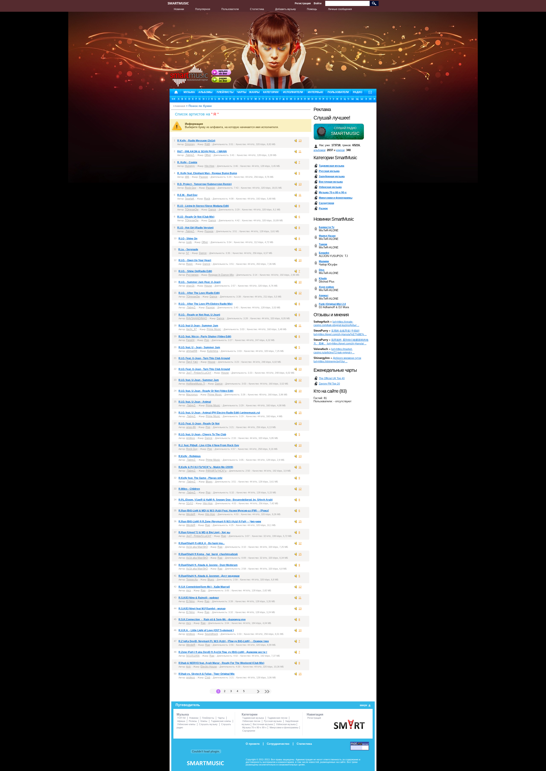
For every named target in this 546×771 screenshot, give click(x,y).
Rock (207, 198)
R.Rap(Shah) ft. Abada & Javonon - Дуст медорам (209, 575)
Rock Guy (190, 187)
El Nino (190, 601)
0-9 (173, 99)
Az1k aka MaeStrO (197, 546)
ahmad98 (191, 351)
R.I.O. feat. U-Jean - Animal (195, 401)
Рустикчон (192, 274)
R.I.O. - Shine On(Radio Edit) (195, 271)
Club (207, 677)
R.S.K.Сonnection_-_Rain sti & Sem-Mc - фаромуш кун (212, 619)
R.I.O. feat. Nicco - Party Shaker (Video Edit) (205, 336)
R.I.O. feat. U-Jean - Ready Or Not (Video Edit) (206, 390)
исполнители (293, 92)
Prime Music (214, 329)
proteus (190, 438)
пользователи (338, 92)
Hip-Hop (209, 166)
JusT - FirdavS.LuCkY (198, 372)
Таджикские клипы (221, 721)
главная (179, 106)
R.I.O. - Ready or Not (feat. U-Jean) (199, 314)
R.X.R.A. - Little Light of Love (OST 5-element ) (206, 630)
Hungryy (190, 166)
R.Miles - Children (189, 488)
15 (300, 412)
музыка (189, 92)
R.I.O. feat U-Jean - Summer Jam (198, 325)
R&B (207, 144)
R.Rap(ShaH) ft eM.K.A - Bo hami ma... (202, 543)
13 (300, 140)
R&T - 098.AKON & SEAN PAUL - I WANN (202, 151)
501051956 (193, 655)
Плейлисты (208, 718)
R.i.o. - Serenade (188, 249)
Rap (207, 525)
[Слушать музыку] (221, 72)
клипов (340, 150)
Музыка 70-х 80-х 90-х (254, 727)
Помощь (312, 9)
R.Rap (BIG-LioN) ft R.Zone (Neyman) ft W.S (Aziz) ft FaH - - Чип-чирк (220, 521)
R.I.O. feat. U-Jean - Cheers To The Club (202, 434)
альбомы (205, 92)
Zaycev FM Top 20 (329, 383)
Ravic (189, 263)
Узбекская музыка (286, 724)
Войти (317, 3)
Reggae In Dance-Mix (221, 274)
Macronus (192, 394)
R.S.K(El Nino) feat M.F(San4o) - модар (202, 608)
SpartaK (189, 198)
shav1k (190, 285)
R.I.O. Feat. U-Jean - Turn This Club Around (204, 358)
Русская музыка (273, 721)
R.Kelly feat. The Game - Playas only (200, 478)
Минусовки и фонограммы (284, 727)
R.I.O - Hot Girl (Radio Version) (195, 227)
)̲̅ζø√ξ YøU (192, 361)
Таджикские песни (277, 718)
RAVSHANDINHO (196, 318)
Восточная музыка (263, 724)
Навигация (315, 714)
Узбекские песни (251, 721)
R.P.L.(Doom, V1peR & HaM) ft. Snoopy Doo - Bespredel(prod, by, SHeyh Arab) (226, 499)
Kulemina (212, 351)
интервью (315, 92)
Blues (209, 481)
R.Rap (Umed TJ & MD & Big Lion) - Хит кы (204, 532)
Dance (212, 209)
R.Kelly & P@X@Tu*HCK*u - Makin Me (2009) (206, 467)
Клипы (203, 721)
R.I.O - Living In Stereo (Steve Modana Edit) (203, 205)
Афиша (181, 721)
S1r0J (189, 503)
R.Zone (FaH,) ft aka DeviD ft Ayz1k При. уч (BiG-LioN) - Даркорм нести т (223, 652)
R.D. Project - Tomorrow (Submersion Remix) (204, 184)
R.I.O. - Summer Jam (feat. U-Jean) (200, 282)
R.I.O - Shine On (188, 238)
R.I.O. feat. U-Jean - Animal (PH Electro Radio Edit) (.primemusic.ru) (219, 412)
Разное (203, 176)
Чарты (221, 718)
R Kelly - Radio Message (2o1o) (196, 140)
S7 (187, 253)
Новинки (179, 9)
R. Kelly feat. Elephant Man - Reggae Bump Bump (207, 173)
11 (300, 151)
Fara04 (190, 340)
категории (271, 92)
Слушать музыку (208, 724)
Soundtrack (211, 634)
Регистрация (303, 3)
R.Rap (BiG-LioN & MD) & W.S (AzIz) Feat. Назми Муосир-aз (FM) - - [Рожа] (224, 510)
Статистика (257, 9)
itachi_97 (191, 329)
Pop (206, 340)
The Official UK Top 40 (332, 378)
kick (188, 666)
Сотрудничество (278, 743)
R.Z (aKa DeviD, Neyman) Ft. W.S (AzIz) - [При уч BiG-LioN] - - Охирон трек (224, 641)
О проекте (253, 743)
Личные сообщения (340, 9)
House (208, 285)
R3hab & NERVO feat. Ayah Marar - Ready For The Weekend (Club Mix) (221, 663)
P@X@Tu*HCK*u (216, 470)
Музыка (183, 714)
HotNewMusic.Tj (195, 383)
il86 (187, 176)
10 (300, 260)
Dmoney (190, 144)
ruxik (189, 242)
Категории (249, 714)
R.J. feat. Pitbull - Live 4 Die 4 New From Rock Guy (209, 445)
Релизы (193, 721)
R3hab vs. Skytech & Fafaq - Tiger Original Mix (207, 673)
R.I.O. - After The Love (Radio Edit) (199, 292)
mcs (188, 590)
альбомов (319, 150)
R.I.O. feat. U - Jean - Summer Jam (199, 347)
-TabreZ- (190, 155)
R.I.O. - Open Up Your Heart (195, 260)
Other (208, 155)
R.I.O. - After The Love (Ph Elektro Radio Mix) (205, 303)
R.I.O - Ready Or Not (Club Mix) (195, 216)
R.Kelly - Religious (190, 456)
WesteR (190, 514)
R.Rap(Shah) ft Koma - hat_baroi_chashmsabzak (208, 554)
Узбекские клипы (186, 724)
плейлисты (225, 92)
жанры (254, 92)
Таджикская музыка (253, 718)
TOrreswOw (192, 209)
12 (300, 292)
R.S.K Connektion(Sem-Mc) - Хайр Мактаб (204, 586)
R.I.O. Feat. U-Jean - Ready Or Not (199, 423)
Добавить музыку (285, 9)
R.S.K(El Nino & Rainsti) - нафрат (199, 597)
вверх (363, 705)
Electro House (208, 666)
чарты (241, 92)
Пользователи (230, 9)
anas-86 (191, 427)
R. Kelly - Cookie (187, 162)
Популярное (202, 9)
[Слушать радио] (221, 80)
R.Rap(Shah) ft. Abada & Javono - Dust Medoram (208, 565)
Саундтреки (248, 730)
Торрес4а (192, 579)
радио (357, 92)
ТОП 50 (181, 718)
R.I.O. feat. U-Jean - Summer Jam (199, 380)
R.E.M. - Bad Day (187, 195)
